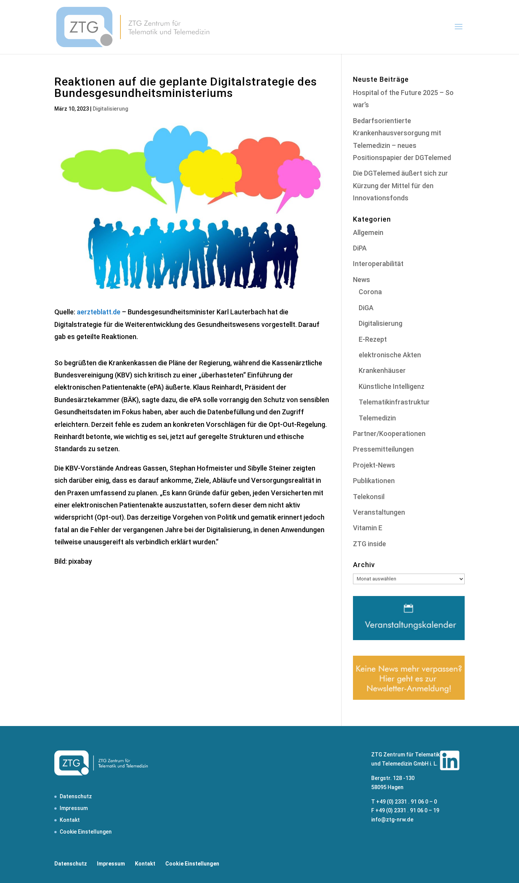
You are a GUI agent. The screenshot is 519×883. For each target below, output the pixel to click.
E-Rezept (373, 339)
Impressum (74, 808)
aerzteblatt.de (98, 312)
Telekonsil (369, 497)
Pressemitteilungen (383, 449)
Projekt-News (374, 465)
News (361, 280)
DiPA (360, 248)
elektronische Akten (390, 355)
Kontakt (70, 820)
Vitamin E (367, 528)
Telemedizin (377, 418)
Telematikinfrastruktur (394, 402)
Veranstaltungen (379, 512)
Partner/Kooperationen (389, 434)
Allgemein (368, 232)
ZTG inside (369, 544)
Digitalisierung (110, 109)
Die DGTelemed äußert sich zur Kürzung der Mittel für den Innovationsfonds (400, 185)
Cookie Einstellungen (86, 832)
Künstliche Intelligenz (391, 386)
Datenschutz (76, 796)
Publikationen (374, 481)
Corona (370, 292)
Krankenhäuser (382, 370)
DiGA (366, 308)
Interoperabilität (378, 264)
